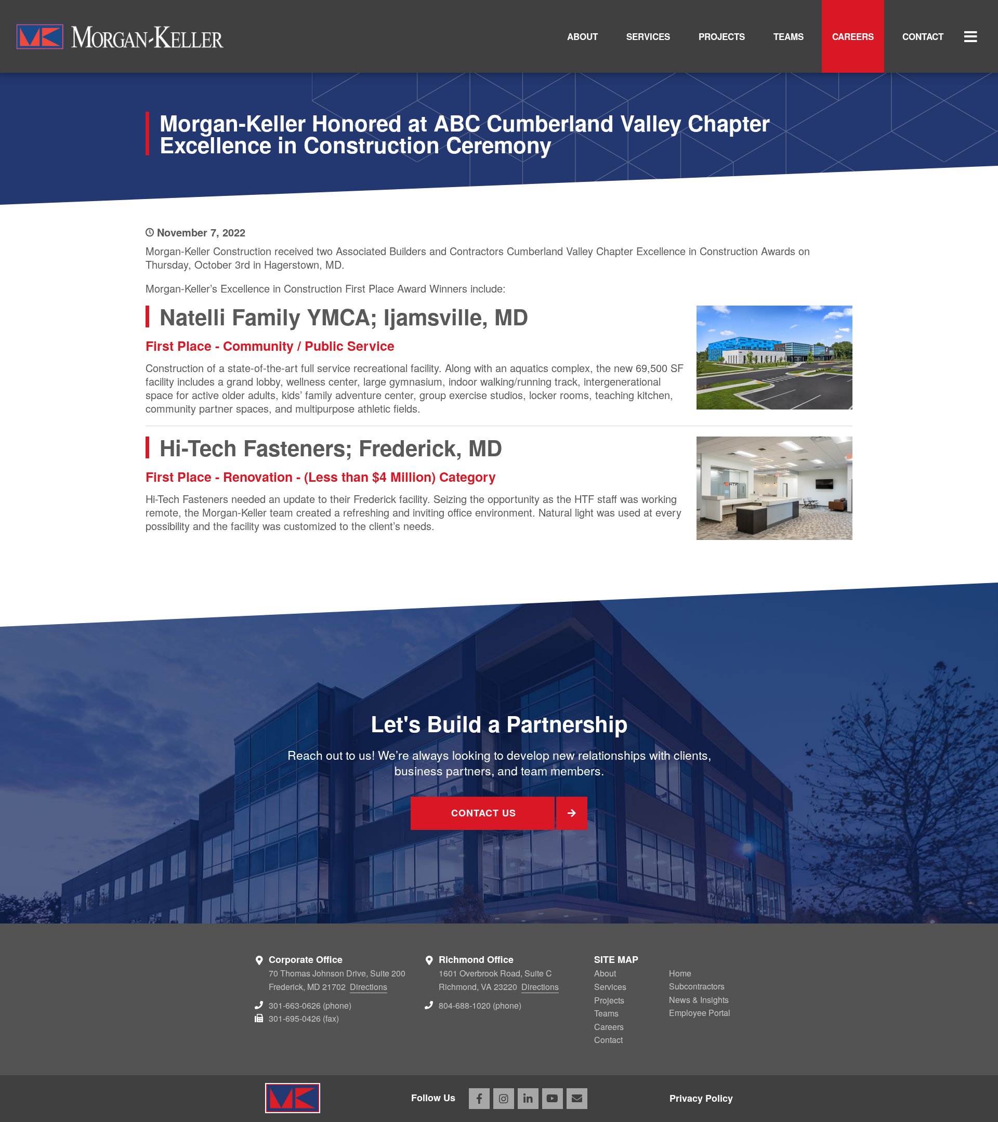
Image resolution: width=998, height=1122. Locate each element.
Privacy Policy (701, 1098)
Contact (922, 36)
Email (577, 1098)
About (582, 36)
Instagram (503, 1098)
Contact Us (483, 813)
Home (680, 973)
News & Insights (699, 1000)
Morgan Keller (120, 36)
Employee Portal (699, 1013)
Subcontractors (697, 986)
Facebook (479, 1098)
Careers (853, 36)
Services (648, 36)
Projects (722, 36)
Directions (368, 987)
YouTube (552, 1098)
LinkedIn (528, 1098)
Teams (788, 36)
